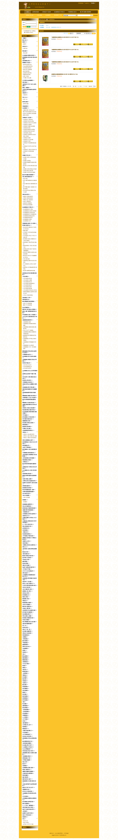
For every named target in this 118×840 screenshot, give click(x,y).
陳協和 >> (24, 692)
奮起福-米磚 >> (25, 552)
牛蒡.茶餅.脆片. (26, 259)
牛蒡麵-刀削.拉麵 (27, 77)
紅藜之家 (25, 48)
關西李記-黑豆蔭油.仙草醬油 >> (29, 309)
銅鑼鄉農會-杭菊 (55, 27)
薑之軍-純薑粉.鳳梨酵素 (85, 11)
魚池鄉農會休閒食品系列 (29, 215)
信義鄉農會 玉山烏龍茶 (28, 345)
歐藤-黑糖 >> (25, 561)
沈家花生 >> (25, 669)
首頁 (28, 11)
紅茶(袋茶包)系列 (27, 368)
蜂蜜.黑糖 (25, 230)
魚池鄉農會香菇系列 (28, 217)
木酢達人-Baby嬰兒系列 (28, 434)
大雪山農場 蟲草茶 (27, 285)
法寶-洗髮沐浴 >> (26, 553)
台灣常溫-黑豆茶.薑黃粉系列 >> (29, 480)
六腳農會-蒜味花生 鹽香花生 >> (29, 545)
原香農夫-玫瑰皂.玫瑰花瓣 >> (29, 407)
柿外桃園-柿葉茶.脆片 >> (28, 419)
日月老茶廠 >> (25, 796)
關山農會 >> (25, 684)
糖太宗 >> (24, 763)
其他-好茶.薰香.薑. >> (27, 506)
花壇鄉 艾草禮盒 (27, 160)
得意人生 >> (25, 546)
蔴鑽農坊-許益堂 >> (27, 62)
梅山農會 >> (25, 694)
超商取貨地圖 (35, 11)
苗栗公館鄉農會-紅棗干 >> (28, 440)
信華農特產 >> (25, 661)
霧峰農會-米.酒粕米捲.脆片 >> (29, 402)
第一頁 (74, 86)
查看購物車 (80, 3)
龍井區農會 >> (25, 696)
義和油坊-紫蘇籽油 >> (27, 606)
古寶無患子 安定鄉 (46, 11)
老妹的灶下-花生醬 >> (27, 581)
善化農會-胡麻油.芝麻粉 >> (28, 422)
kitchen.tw (25, 820)
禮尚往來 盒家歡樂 (27, 69)
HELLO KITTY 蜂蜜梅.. (28, 330)
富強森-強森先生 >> (27, 225)
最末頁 (90, 86)
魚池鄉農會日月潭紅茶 (59, 11)
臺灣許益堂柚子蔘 (27, 64)
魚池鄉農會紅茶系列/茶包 (29, 212)
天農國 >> (24, 38)
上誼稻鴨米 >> (25, 673)
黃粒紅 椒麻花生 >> (26, 769)
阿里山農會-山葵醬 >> (27, 616)
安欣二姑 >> (25, 97)
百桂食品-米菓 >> (26, 559)
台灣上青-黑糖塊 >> (27, 604)
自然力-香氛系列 (27, 201)
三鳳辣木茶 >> (25, 532)
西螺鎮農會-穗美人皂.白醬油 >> (29, 223)
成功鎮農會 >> (25, 713)
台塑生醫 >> (25, 811)
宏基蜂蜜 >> (25, 765)
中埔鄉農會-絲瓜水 (72, 11)
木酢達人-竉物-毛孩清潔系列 (29, 437)
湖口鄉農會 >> (25, 688)
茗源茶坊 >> (25, 652)
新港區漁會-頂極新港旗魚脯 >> (29, 508)
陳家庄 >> (24, 42)
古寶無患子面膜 (26, 137)
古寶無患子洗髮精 (27, 124)
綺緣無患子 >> (25, 728)
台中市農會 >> (25, 719)
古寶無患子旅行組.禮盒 (28, 121)
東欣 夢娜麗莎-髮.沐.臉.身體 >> (29, 621)
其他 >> (24, 818)
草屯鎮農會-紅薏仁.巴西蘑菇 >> (29, 314)
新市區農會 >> (25, 700)
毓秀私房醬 (25, 103)
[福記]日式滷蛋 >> (26, 565)
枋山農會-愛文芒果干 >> (28, 745)
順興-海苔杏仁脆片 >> (27, 779)
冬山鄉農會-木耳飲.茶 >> (28, 747)
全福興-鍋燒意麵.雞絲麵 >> (28, 491)
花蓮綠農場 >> (25, 106)
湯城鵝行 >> (25, 499)
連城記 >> (24, 650)
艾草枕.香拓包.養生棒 (28, 170)
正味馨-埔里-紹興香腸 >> (28, 773)
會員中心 (87, 3)
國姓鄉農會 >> (25, 658)
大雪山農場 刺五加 (27, 281)
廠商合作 (52, 833)
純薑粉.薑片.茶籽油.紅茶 (28, 110)
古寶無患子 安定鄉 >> (27, 117)
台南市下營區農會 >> (27, 447)
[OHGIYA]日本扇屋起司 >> (28, 571)
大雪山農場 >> (25, 276)
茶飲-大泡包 (26, 76)
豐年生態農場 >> (26, 803)
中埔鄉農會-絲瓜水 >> (27, 354)
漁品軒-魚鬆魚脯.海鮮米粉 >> (29, 567)
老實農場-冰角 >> (26, 789)
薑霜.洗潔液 (26, 115)
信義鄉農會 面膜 (27, 322)
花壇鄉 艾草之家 (29, 15)
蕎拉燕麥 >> (25, 51)
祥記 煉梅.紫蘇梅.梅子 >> (28, 176)
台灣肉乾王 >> (25, 461)
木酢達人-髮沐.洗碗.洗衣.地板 (30, 436)
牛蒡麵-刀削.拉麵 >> (27, 428)
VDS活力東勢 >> (26, 663)
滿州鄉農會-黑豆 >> (27, 60)
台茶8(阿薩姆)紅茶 (27, 366)
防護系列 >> (25, 817)
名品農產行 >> (25, 108)
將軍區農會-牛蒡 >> (27, 758)
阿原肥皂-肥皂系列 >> (27, 380)
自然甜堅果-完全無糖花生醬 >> (29, 610)
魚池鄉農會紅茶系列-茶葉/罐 (29, 211)
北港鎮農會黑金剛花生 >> (28, 430)
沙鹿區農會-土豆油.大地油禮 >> (29, 397)
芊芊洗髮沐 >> (25, 415)
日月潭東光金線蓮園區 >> (28, 80)
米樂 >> (24, 702)
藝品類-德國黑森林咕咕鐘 (29, 270)
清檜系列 (25, 94)
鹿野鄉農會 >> (25, 705)
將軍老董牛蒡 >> (26, 299)
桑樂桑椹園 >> (25, 644)
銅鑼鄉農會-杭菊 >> (27, 420)
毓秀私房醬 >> (25, 101)
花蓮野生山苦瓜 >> (26, 541)
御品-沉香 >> (25, 761)
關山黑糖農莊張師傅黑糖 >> (28, 301)
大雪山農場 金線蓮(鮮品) (29, 283)
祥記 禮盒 (25, 178)
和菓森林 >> (25, 680)
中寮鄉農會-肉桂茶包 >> (28, 382)
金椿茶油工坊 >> (26, 515)
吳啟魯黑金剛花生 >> (27, 534)
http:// (47, 25)
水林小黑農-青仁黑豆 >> (28, 589)
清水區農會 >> (25, 690)
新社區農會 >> (25, 707)
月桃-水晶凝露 (26, 497)
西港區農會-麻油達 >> (27, 473)
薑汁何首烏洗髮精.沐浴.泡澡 (29, 111)
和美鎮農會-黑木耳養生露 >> (29, 387)
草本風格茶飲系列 (27, 67)
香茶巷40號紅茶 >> (26, 363)
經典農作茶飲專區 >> (27, 426)
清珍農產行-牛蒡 (58, 15)
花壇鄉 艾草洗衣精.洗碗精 (29, 172)
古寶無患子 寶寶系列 (28, 119)
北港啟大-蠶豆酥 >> (27, 608)
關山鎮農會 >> (25, 656)
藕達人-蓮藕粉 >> (26, 87)
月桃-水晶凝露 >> (26, 495)
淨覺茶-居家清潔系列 (28, 198)
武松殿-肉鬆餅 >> (26, 619)
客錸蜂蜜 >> (25, 726)
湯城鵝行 (25, 501)
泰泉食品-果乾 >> (26, 593)
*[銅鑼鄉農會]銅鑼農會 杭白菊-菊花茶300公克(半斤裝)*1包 (64, 37)
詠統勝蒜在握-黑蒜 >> (27, 487)
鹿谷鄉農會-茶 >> (26, 445)
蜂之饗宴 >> (25, 703)
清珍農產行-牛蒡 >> (27, 297)
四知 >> (24, 654)
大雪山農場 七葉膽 (27, 280)
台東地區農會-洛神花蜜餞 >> (29, 458)
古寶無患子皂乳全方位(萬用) (29, 122)
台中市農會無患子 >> (27, 734)
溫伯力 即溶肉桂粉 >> (27, 815)
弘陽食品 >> (25, 682)
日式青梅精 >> (25, 732)
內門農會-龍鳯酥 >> (27, 760)
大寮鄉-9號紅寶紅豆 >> (27, 730)
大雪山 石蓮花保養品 (28, 295)
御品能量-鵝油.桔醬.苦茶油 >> (29, 409)
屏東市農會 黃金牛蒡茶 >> (28, 807)
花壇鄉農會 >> (25, 715)
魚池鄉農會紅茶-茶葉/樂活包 (29, 214)
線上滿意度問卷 (59, 833)
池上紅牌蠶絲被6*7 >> (27, 749)
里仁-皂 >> (24, 625)
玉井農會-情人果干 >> (27, 724)
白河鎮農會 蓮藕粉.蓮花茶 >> (29, 55)
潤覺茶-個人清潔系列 (28, 199)
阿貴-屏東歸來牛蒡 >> (27, 526)
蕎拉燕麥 (25, 53)
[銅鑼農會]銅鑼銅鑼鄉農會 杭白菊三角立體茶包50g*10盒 (64, 74)
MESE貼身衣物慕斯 (27, 204)
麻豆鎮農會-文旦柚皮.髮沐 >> (29, 417)
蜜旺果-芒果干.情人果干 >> (28, 787)
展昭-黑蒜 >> (25, 82)
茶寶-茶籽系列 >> (26, 194)
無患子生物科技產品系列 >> (28, 809)
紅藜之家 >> (25, 46)
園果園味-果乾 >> (26, 598)
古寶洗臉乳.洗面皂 (27, 133)
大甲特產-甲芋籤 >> (27, 569)
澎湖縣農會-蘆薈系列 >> (28, 504)
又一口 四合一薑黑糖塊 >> (28, 805)
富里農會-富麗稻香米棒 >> (28, 617)
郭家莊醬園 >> (25, 775)
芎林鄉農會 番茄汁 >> (27, 756)
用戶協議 (66, 833)
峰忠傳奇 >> (25, 679)
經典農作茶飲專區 (27, 73)
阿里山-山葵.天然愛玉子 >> (28, 583)
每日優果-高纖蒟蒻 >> (27, 631)
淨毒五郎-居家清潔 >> (27, 633)
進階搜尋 (95, 15)
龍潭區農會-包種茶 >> (27, 602)
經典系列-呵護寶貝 (27, 203)
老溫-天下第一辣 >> (27, 629)
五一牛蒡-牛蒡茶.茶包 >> (28, 524)
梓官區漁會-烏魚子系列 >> (28, 750)
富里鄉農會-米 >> (26, 595)
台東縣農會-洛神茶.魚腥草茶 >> (29, 513)
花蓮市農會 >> (25, 543)
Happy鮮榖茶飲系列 (28, 66)
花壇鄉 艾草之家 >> (26, 155)
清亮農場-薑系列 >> (27, 485)
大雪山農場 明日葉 (27, 278)
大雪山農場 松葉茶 (27, 286)
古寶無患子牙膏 (26, 141)
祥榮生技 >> (25, 600)
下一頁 (85, 86)
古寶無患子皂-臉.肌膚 (28, 139)
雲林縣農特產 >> (26, 635)
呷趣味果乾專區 (26, 74)
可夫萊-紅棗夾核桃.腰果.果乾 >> (29, 585)
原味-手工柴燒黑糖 (27, 303)
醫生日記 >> (25, 40)
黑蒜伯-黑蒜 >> (25, 596)
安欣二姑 (25, 99)
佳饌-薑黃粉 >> (25, 723)
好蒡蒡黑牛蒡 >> (26, 528)
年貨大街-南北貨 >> (27, 587)
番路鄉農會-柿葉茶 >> (27, 459)
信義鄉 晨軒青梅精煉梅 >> (28, 510)
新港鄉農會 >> (25, 698)
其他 (24, 152)
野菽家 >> (24, 665)
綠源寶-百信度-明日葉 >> (28, 813)
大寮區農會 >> (25, 638)
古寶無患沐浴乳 (26, 127)
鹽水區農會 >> (25, 640)
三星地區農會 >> (26, 709)
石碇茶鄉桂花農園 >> (27, 743)
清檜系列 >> (25, 92)
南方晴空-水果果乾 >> (27, 557)
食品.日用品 (26, 822)
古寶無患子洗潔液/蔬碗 (28, 151)
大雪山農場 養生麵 (27, 288)
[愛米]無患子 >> (26, 573)
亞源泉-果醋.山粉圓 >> (27, 479)
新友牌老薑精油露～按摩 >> (28, 489)
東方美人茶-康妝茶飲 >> (28, 791)
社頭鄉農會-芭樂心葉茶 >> (28, 767)
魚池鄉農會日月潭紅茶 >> (28, 207)
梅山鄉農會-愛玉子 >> (27, 614)
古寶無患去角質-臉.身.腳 (28, 131)
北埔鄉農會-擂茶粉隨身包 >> (29, 452)
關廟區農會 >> (25, 659)
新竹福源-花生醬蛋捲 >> (28, 612)
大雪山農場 (39, 15)
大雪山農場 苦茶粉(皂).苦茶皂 (30, 290)
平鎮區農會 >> (25, 642)
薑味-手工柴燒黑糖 (27, 305)
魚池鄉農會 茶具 (27, 221)
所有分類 (48, 27)
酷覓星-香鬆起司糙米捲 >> (28, 555)
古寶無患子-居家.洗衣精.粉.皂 (30, 149)
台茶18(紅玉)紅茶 (27, 365)
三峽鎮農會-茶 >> (26, 511)
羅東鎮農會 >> (25, 424)
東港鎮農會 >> (25, 686)
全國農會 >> (25, 637)
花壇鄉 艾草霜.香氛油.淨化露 (29, 169)
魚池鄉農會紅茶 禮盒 (28, 209)
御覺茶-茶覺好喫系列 (28, 196)
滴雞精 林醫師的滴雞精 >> (28, 771)
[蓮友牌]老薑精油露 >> (27, 623)
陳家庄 (24, 44)
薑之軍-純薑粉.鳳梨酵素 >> (28, 174)
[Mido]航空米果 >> (26, 493)
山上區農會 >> (25, 717)
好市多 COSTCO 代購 (28, 824)
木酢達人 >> (25, 432)
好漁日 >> (24, 721)
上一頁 (79, 86)
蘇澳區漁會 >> (25, 671)
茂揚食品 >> (25, 675)
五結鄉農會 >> (25, 648)
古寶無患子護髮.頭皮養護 (29, 126)
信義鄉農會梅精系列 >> (27, 320)
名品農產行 (48, 15)
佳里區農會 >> (25, 530)
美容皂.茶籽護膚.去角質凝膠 (29, 113)
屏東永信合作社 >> (26, 646)
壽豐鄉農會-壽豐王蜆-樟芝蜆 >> (29, 395)
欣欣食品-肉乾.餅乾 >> (27, 736)
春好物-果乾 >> (25, 627)
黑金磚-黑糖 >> (25, 563)
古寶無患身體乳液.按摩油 (29, 129)
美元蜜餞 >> (25, 677)
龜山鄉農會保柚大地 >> (27, 741)
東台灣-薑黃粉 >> (26, 307)
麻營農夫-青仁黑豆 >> (27, 591)
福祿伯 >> (24, 667)
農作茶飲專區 (26, 71)
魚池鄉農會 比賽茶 (27, 219)
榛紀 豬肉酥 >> (25, 777)
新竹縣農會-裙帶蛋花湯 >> (28, 801)
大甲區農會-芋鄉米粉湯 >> (28, 535)
